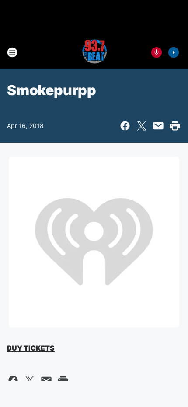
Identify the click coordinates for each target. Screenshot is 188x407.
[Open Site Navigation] (12, 52)
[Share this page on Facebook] (125, 126)
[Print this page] (175, 126)
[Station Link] (94, 52)
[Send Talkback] (156, 52)
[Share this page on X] (142, 126)
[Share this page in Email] (158, 126)
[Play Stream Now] (173, 52)
